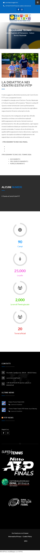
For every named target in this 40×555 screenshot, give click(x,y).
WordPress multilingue (7, 551)
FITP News (9, 418)
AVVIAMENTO (15, 159)
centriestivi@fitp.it (11, 2)
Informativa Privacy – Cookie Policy (20, 536)
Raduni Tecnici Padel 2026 (16, 402)
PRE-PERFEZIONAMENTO (19, 161)
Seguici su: (5, 429)
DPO (20, 541)
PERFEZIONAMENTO (17, 163)
